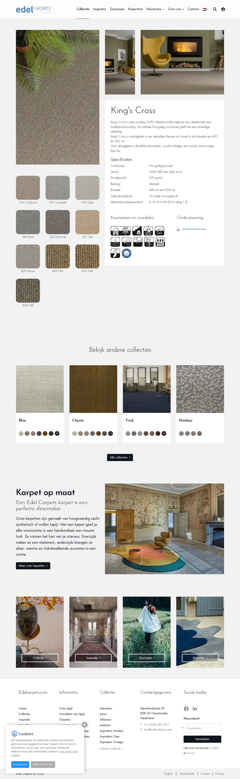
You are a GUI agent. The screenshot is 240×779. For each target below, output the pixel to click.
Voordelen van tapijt (72, 714)
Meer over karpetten (32, 566)
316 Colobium (28, 202)
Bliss (22, 421)
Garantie (64, 719)
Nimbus (185, 421)
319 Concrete (57, 202)
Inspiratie (99, 9)
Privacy (191, 753)
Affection (105, 719)
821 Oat (87, 237)
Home (22, 708)
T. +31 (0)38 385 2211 (154, 725)
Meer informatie (43, 764)
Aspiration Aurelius (111, 731)
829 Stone (28, 271)
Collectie (83, 9)
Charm (78, 421)
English (169, 774)
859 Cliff (27, 305)
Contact (193, 9)
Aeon (103, 714)
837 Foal (87, 271)
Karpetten (135, 9)
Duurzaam (117, 9)
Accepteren (20, 764)
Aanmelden (202, 739)
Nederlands (187, 774)
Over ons (175, 9)
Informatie (154, 9)
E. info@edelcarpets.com (156, 729)
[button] (205, 9)
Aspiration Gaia (109, 736)
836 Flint (57, 271)
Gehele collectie (110, 748)
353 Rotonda (58, 237)
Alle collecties (119, 457)
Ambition (105, 725)
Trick (130, 421)
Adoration (106, 708)
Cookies (214, 748)
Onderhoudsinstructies (194, 229)
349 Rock (28, 237)
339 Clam (87, 202)
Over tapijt (65, 708)
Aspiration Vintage (111, 742)
